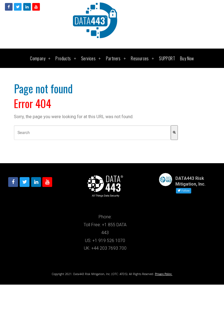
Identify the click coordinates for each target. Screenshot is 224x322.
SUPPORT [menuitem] (167, 58)
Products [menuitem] (63, 58)
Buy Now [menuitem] (187, 58)
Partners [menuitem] (113, 58)
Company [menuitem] (37, 58)
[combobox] (92, 132)
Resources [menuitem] (140, 58)
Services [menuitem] (88, 58)
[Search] (174, 132)
